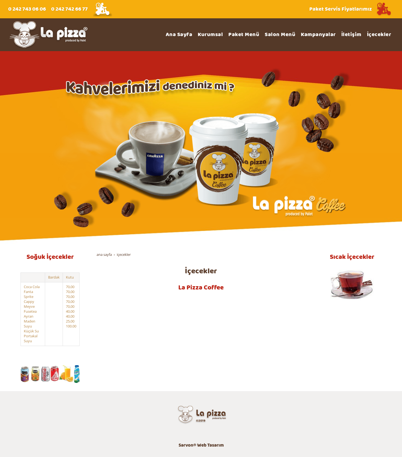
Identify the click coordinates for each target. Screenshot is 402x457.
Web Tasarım (210, 445)
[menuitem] (179, 34)
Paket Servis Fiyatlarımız (340, 9)
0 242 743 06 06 (27, 9)
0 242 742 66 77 (69, 9)
